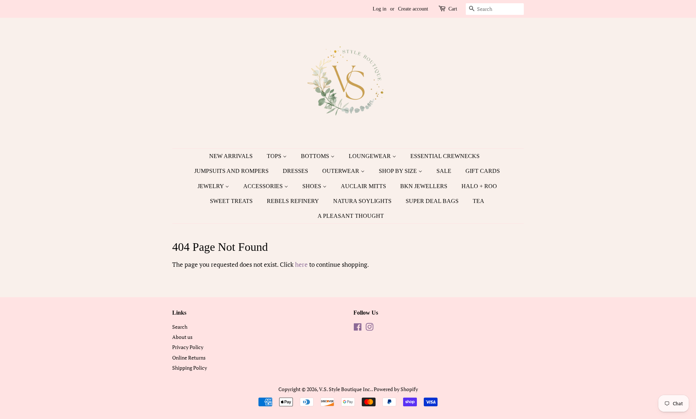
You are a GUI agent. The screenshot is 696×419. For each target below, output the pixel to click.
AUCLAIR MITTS (363, 186)
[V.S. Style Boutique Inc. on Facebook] (357, 328)
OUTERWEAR (341, 171)
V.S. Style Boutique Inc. (345, 389)
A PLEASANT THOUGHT (351, 216)
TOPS (275, 156)
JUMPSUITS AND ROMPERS (231, 171)
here (301, 264)
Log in (379, 9)
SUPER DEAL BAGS (432, 201)
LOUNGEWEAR (370, 156)
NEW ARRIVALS (231, 156)
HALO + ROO (479, 186)
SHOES (312, 186)
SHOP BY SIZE (398, 171)
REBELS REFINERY (293, 201)
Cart (452, 9)
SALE (443, 171)
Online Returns (189, 357)
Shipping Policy (189, 367)
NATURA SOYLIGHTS (362, 201)
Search (179, 326)
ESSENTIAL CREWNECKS (445, 156)
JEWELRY (211, 186)
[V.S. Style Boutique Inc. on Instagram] (369, 328)
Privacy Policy (187, 347)
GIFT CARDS (482, 171)
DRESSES (295, 171)
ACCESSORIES (263, 186)
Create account (413, 9)
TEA (478, 201)
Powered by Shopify (396, 389)
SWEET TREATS (231, 201)
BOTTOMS (316, 156)
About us (182, 336)
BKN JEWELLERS (423, 186)
